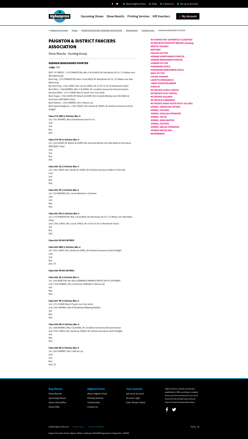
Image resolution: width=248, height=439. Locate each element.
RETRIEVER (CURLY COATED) (165, 89)
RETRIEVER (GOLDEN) (161, 96)
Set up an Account (135, 393)
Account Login (133, 398)
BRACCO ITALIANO (159, 46)
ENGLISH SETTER (159, 53)
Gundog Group (147, 30)
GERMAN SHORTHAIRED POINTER (167, 56)
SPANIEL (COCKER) (160, 110)
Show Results (115, 16)
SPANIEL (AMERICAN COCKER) (165, 106)
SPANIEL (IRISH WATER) (162, 120)
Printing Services (138, 16)
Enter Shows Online (135, 402)
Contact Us (92, 406)
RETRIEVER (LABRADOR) (163, 100)
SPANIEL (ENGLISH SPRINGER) (166, 113)
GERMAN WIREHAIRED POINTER (167, 59)
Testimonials (93, 402)
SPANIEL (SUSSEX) (160, 123)
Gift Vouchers (161, 16)
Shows (75, 30)
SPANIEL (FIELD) (159, 116)
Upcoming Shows (92, 16)
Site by (195, 426)
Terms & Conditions (96, 426)
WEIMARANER (158, 133)
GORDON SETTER (159, 63)
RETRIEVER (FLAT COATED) (164, 93)
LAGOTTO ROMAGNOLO (162, 79)
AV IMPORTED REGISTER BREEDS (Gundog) (172, 42)
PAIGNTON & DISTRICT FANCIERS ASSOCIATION (102, 30)
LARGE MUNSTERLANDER (163, 83)
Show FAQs (54, 406)
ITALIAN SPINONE (159, 76)
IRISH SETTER (158, 73)
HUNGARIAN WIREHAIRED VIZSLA (167, 69)
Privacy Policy (78, 426)
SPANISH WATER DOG (161, 130)
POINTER (155, 86)
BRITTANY (156, 49)
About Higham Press (97, 393)
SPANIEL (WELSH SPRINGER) (165, 126)
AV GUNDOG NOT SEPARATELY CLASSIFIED (171, 39)
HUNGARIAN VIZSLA (160, 66)
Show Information (57, 402)
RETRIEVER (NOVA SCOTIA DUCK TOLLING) (172, 103)
